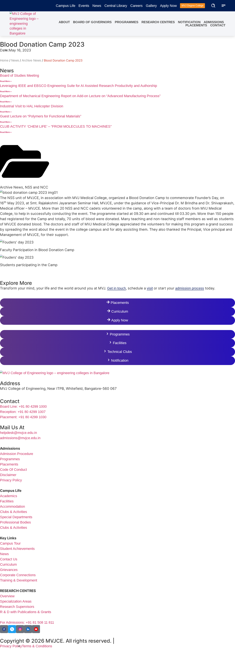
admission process (189, 288)
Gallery (151, 6)
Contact (217, 25)
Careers (136, 6)
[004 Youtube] (36, 629)
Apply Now (168, 6)
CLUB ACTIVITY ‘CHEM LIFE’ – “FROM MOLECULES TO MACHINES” (56, 126)
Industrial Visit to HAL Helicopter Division (31, 106)
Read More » (6, 81)
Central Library (115, 6)
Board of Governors (92, 22)
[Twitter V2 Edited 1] (12, 629)
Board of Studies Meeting (19, 75)
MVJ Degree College (192, 5)
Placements (196, 25)
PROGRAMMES (126, 22)
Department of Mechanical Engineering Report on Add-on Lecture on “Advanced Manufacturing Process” (80, 96)
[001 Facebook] (4, 629)
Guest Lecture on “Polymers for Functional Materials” (40, 116)
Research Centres (158, 22)
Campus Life (65, 6)
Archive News (31, 60)
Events (83, 6)
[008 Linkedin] (28, 629)
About (64, 22)
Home (4, 60)
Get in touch (116, 288)
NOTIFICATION (189, 22)
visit (150, 288)
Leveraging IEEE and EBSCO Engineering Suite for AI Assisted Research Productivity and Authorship (78, 86)
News (96, 6)
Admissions (214, 22)
